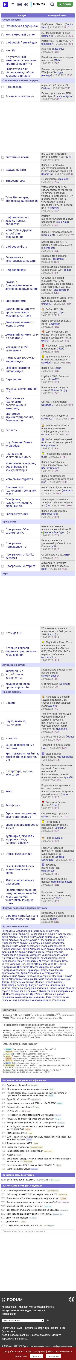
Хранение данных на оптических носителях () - (56, 359)
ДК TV (8, 1063)
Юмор (8, 1056)
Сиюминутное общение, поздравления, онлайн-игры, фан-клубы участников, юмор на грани (21, 896)
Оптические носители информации (20, 359)
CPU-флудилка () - (56, 686)
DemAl (43, 1030)
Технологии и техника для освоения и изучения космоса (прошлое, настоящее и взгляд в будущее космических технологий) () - (56, 722)
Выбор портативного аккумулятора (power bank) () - (57, 479)
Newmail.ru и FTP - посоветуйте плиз (25, 1206)
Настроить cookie (40, 1335)
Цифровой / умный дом (21, 42)
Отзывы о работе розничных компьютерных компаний (33, 996)
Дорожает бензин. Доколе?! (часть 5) (28, 1054)
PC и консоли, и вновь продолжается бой (27, 1089)
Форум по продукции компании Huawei (34, 988)
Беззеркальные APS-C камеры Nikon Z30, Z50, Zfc (31, 1165)
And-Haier (34, 1030)
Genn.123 (69, 1030)
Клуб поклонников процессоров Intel (17, 685)
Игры (8, 1070)
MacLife (10, 50)
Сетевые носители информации (17, 369)
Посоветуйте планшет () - (56, 455)
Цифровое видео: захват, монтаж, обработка (17, 221)
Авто (8, 1054)
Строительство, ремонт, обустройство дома (21, 815)
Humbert (6, 1033)
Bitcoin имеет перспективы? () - (57, 756)
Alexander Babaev (11, 1030)
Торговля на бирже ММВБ (19, 1143)
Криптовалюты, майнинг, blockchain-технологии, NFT (22, 757)
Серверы (11, 430)
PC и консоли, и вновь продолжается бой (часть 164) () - (56, 633)
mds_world (68, 1033)
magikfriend (48, 1033)
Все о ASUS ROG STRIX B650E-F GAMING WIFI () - (57, 157)
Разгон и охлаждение (19, 96)
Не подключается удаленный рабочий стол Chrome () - (56, 545)
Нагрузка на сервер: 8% (50, 1018)
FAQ (62, 1328)
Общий (10, 702)
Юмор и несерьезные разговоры (19, 882)
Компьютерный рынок (20, 34)
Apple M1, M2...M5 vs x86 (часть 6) (32, 1072)
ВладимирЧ (68, 1035)
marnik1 (58, 1033)
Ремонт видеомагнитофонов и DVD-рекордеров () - (57, 221)
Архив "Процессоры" (60, 934)
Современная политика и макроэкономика (26, 1000)
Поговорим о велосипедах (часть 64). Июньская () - (55, 826)
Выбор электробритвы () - (54, 514)
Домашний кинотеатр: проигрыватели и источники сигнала (20, 312)
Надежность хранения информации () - (56, 348)
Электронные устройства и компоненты (14, 674)
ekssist (61, 1030)
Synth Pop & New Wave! (18, 1169)
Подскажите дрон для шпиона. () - (54, 258)
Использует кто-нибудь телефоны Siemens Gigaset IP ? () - (57, 502)
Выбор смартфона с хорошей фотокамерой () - (54, 467)
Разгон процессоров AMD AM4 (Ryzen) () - (57, 96)
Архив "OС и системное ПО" (42, 964)
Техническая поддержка (21, 26)
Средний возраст (31, 1027)
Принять (36, 1356)
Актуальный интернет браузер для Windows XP (30, 1119)
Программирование (41, 967)
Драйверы (33, 970)
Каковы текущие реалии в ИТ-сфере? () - (56, 72)
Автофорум (13, 805)
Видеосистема (15, 180)
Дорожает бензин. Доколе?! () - (54, 805)
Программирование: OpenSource (25, 994)
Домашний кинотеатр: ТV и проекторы (22, 336)
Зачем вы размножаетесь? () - (50, 869)
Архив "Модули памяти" (15, 940)
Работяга (14, 1037)
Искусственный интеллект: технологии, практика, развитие (21, 60)
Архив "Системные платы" (52, 937)
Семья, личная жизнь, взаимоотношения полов (19, 869)
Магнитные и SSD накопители (16, 348)
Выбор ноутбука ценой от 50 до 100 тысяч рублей (31, 1122)
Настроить (53, 1356)
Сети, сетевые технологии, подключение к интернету (15, 403)
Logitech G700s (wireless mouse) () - (55, 379)
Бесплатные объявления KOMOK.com (23, 931)
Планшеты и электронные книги (18, 455)
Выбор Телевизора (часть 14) (25, 1063)
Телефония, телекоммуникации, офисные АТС (18, 503)
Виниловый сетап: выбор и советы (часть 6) (33, 1049)
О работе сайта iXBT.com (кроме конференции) (21, 917)
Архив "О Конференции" (33, 934)
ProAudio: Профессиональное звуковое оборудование (21, 285)
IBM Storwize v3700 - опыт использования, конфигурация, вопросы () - (55, 430)
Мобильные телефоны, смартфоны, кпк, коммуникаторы (20, 467)
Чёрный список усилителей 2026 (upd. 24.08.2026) (31, 1103)
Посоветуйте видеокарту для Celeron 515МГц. (29, 1214)
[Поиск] (52, 4)
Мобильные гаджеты (19, 479)
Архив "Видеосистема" (43, 940)
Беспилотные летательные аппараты (20, 259)
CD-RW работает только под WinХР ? (24, 1225)
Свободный (58, 1000)
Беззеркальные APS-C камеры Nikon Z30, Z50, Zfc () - (56, 246)
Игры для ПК (13, 633)
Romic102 (47, 1035)
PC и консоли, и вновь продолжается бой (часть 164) (35, 1070)
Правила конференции (36, 1328)
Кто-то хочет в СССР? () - (57, 738)
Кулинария (10, 1065)
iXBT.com (8, 1346)
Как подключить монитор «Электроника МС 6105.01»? (33, 1210)
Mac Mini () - (53, 50)
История (11, 738)
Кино (8, 791)
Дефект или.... (13, 1221)
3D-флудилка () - (56, 181)
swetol (59, 1035)
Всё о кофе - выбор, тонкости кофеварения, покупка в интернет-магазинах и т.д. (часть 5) (38, 1066)
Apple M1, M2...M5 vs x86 (18, 1099)
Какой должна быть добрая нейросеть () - (57, 60)
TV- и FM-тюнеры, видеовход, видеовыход (21, 199)
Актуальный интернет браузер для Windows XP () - (55, 566)
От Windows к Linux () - (56, 556)
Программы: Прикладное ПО (16, 545)
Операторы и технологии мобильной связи (20, 491)
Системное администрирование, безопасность (19, 417)
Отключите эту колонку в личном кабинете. (24, 1231)
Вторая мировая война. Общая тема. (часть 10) (35, 1061)
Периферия (13, 379)
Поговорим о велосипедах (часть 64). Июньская (31, 1115)
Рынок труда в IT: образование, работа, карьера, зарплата (19, 72)
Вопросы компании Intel (49, 982)
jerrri (33, 1033)
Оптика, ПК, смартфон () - (57, 403)
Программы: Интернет (20, 566)
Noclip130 (29, 1018)
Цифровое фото (16, 246)
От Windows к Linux (16, 1111)
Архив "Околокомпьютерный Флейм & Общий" (45, 976)
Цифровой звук (15, 270)
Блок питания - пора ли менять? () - (55, 390)
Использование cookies (15, 1335)
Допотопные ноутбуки (17, 1218)
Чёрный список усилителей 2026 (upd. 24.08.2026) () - (57, 300)
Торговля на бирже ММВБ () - (56, 747)
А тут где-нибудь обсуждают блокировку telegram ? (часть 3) (40, 1058)
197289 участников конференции (53, 1027)
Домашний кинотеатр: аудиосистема (20, 324)
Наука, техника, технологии (15, 722)
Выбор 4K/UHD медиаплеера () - (53, 312)
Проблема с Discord (17, 1085)
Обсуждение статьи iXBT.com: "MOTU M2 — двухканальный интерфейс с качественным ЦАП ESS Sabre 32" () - (57, 285)
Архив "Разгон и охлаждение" (19, 937)
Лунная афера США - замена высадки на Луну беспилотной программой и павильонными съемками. (37, 1094)
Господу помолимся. (17, 1133)
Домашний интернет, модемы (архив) (38, 955)
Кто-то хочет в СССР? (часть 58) (27, 1051)
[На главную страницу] (5, 4)
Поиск (55, 1328)
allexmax (24, 1030)
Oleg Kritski (23, 1035)
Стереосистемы (15, 300)
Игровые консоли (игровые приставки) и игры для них (20, 651)
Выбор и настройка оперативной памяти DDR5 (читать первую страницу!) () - (57, 170)
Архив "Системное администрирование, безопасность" (35, 957)
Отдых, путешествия (18, 854)
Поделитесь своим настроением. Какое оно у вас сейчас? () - (56, 897)
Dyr (55, 1030)
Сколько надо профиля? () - (55, 815)
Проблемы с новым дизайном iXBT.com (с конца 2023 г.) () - (57, 917)
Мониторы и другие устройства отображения (18, 233)
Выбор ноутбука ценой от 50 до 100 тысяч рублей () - (56, 444)
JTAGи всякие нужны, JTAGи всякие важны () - (56, 674)
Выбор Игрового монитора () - (57, 234)
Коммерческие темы (57, 997)
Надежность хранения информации (25, 1151)
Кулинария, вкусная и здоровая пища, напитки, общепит (20, 839)
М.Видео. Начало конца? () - (57, 34)
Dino (50, 1030)
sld (53, 1035)
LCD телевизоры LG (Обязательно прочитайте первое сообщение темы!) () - (56, 336)
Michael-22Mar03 (10, 1035)
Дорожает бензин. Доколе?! (20, 1107)
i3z (13, 1033)
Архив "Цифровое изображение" (38, 946)
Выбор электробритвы (18, 1147)
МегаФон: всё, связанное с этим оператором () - (57, 490)
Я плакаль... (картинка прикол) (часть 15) (31, 1056)
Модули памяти (15, 169)
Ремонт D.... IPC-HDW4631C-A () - (57, 42)
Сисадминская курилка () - (57, 417)
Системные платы (17, 157)
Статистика (8, 1331)
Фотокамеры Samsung (14, 985)
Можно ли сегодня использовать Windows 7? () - (56, 531)
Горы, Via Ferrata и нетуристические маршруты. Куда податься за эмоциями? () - (57, 853)
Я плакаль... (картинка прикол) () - (57, 881)
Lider (39, 1033)
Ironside (26, 1033)
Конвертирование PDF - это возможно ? (26, 1190)
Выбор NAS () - (52, 369)
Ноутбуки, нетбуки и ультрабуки (18, 444)
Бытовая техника (16, 514)
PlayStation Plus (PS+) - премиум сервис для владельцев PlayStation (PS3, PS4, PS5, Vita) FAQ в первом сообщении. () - (56, 651)
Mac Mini (11, 1155)
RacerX (32, 1035)
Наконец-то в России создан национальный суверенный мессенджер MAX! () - (56, 702)
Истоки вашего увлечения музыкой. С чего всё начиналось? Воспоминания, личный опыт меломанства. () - (57, 773)
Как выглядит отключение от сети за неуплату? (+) (32, 1202)
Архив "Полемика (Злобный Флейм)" (23, 979)
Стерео (8, 1049)
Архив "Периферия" (34, 949)
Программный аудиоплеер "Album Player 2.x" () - (57, 269)
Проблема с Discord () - (57, 26)
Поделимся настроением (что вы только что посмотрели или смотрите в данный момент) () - (57, 791)
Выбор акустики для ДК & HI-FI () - (56, 323)
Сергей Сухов (34, 1037)
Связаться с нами (12, 1328)
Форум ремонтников (22, 982)
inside (18, 1033)
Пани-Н (6, 1037)
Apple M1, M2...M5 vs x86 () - (55, 87)
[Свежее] (19, 4)
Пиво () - (52, 839)
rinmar (39, 1035)
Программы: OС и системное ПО (17, 531)
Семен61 (23, 1037)
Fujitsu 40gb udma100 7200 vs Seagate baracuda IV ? (32, 1194)
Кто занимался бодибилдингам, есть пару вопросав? (33, 1198)
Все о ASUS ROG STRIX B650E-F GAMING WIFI (28, 1180)
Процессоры (13, 87)
